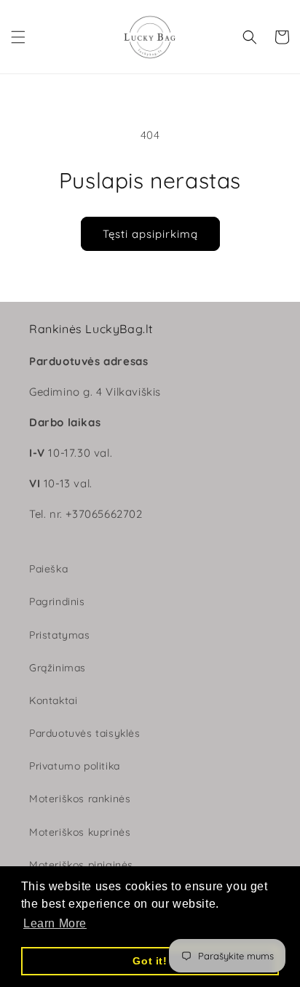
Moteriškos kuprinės (79, 832)
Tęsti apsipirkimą (150, 234)
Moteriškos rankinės (79, 798)
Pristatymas (59, 635)
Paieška (48, 568)
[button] (18, 37)
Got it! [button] (150, 961)
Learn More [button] (55, 923)
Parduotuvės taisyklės (85, 733)
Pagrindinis (57, 601)
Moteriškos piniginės (81, 864)
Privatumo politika (74, 765)
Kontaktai (53, 700)
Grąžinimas (57, 667)
